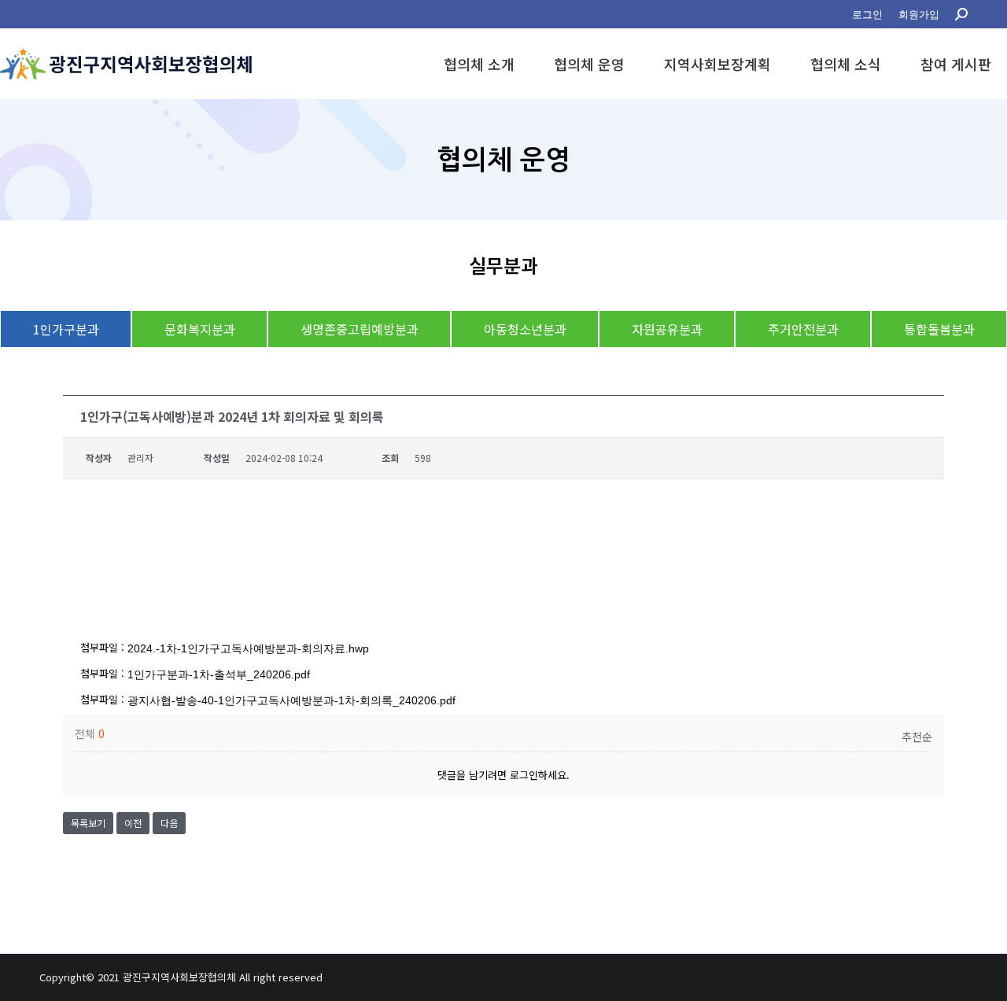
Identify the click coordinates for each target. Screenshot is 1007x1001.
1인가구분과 (66, 329)
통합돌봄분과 (939, 329)
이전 (133, 822)
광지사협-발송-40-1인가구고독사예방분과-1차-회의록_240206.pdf (291, 700)
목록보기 (88, 822)
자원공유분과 (667, 329)
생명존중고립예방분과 (360, 329)
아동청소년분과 (525, 329)
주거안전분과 (803, 329)
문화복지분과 (199, 329)
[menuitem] (867, 14)
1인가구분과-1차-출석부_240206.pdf (218, 674)
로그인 (524, 774)
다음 (169, 822)
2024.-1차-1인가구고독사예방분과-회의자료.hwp (248, 648)
